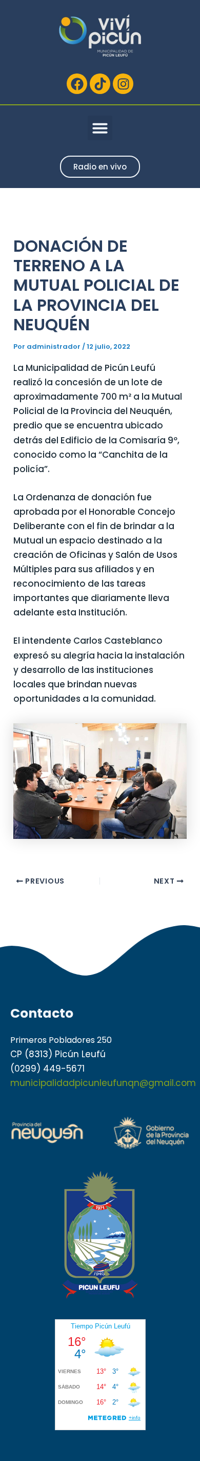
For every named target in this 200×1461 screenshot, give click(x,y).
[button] (100, 128)
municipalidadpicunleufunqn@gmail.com (103, 1083)
